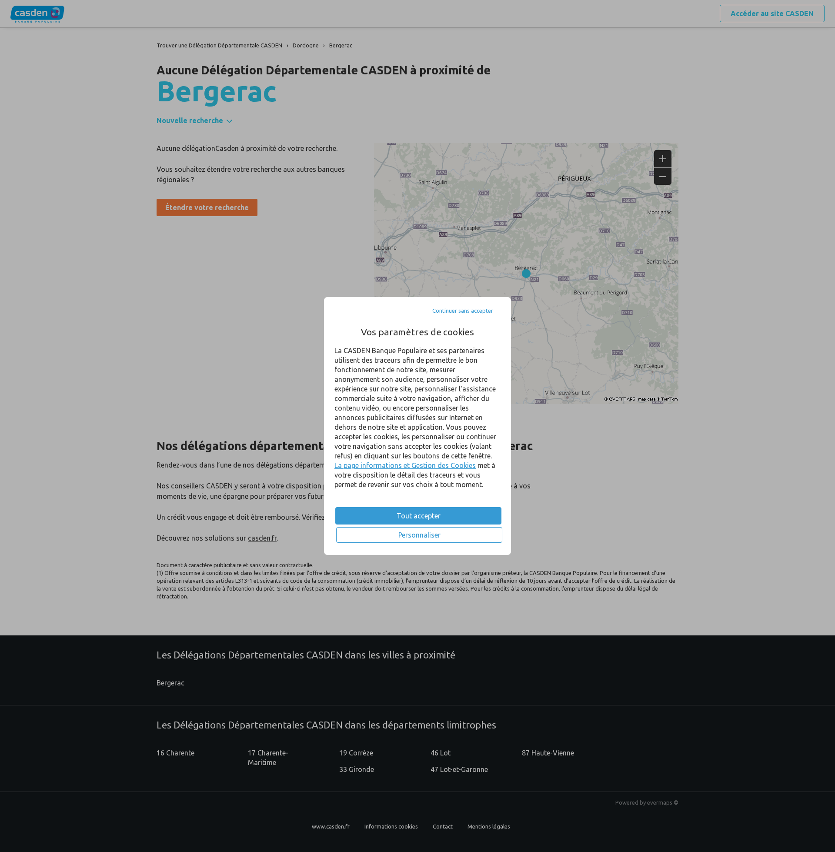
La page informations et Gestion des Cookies (405, 465)
